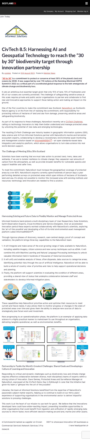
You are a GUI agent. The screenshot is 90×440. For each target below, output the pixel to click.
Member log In (82, 11)
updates (7, 73)
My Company (49, 11)
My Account (59, 11)
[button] (86, 3)
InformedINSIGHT (43, 140)
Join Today (5, 16)
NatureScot (67, 108)
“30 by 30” (7, 78)
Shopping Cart (70, 11)
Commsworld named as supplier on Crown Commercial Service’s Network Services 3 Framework (22, 425)
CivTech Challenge (74, 121)
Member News (49, 73)
